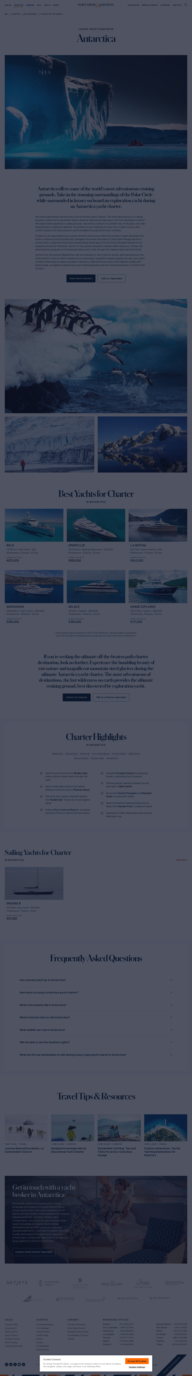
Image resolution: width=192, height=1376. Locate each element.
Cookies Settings (137, 1367)
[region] (96, 1363)
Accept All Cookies (136, 1361)
